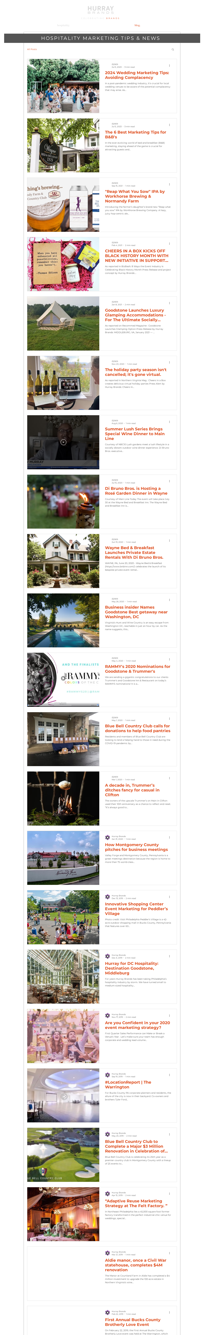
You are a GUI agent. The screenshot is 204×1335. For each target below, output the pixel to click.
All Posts (32, 49)
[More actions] (170, 65)
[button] (172, 49)
